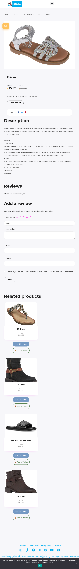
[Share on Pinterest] (25, 112)
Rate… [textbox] (8, 223)
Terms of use (34, 546)
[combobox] (39, 223)
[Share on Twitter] (22, 112)
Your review (11, 229)
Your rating (10, 217)
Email (8, 259)
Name (8, 246)
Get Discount (15, 103)
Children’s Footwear (32, 14)
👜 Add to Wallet (21, 350)
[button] (52, 3)
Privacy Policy (46, 546)
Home (6, 14)
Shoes (16, 14)
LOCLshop (22, 546)
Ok (40, 566)
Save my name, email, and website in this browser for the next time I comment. (40, 272)
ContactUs (57, 546)
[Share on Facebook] (18, 112)
